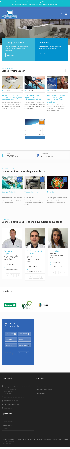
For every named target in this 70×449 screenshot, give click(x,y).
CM (43, 134)
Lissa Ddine (54, 251)
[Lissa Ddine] (58, 238)
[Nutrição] (57, 182)
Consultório (44, 153)
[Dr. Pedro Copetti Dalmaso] (35, 238)
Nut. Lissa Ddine (41, 393)
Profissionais (38, 439)
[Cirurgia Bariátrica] (12, 182)
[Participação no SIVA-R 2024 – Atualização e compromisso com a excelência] (57, 82)
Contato (65, 439)
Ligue (8, 153)
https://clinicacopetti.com (11, 401)
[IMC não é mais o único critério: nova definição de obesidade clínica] (12, 82)
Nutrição (50, 192)
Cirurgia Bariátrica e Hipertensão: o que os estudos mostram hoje (33, 97)
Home (19, 439)
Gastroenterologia (8, 425)
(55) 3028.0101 (13, 156)
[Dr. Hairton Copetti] (12, 238)
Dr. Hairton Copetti (9, 252)
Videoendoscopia (31, 192)
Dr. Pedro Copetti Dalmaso (34, 252)
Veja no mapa (47, 156)
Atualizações (57, 439)
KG (43, 130)
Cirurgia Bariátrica (9, 192)
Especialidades (28, 439)
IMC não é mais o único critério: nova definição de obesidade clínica (12, 97)
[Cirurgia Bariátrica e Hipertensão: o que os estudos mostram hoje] (35, 82)
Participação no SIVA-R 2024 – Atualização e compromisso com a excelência (56, 98)
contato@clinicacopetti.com (11, 404)
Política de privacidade (8, 439)
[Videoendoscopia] (35, 182)
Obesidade (47, 439)
